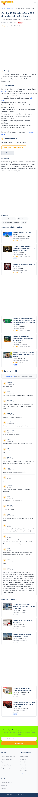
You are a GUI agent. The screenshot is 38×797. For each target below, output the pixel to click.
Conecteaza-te (10, 376)
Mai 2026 (23, 765)
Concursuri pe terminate (8, 756)
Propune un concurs (7, 768)
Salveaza (8, 153)
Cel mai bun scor (22, 219)
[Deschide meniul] (35, 3)
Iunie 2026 (23, 762)
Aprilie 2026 (23, 768)
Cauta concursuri (6, 771)
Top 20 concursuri (6, 762)
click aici (4, 91)
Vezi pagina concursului (12, 148)
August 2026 (24, 756)
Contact (3, 788)
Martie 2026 (23, 771)
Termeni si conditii (6, 782)
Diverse (24, 222)
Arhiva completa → (25, 774)
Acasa (3, 8)
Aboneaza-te (19, 743)
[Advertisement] (19, 49)
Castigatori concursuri (7, 765)
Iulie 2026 (23, 759)
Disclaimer (4, 785)
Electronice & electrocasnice (10, 222)
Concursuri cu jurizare (10, 8)
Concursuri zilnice (6, 759)
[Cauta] (30, 3)
